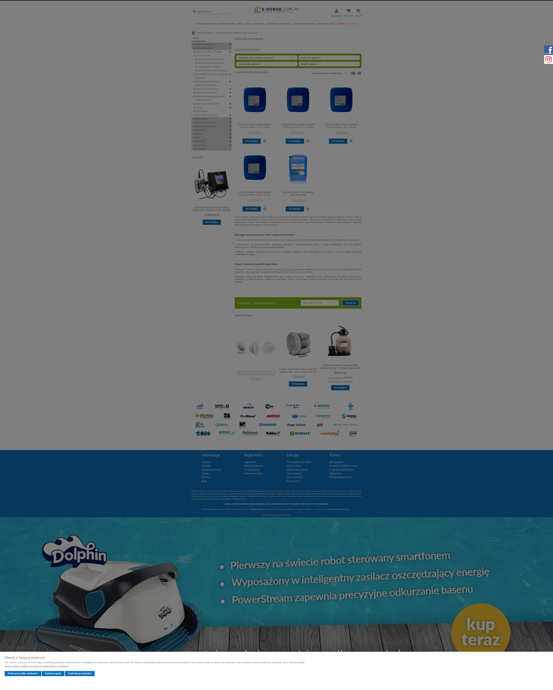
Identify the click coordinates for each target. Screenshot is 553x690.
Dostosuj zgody (53, 673)
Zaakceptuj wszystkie (79, 673)
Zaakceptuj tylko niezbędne (23, 673)
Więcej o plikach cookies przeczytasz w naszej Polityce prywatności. (37, 666)
